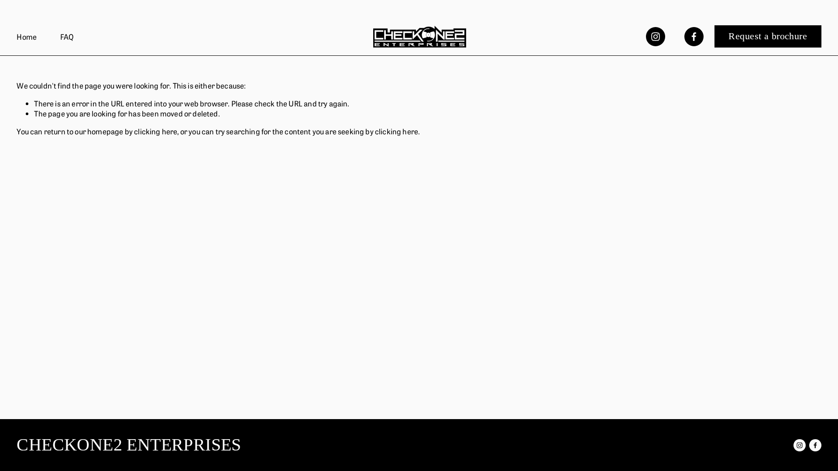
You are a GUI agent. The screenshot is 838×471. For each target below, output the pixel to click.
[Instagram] (655, 36)
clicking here (155, 131)
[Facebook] (694, 36)
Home (27, 36)
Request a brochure (767, 36)
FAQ (67, 36)
